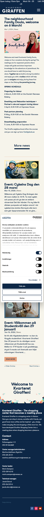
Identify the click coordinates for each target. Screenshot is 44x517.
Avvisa (22, 298)
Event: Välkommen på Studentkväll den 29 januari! (20, 326)
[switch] (39, 259)
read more (10, 359)
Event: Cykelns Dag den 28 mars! (21, 186)
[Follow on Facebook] (32, 508)
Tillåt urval (22, 292)
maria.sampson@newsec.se (12, 474)
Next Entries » (35, 366)
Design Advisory (6, 502)
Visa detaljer (33, 280)
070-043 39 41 (7, 484)
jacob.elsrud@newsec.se (11, 487)
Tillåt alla (22, 286)
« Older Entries (9, 366)
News (16, 29)
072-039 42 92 (7, 472)
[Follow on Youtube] (40, 508)
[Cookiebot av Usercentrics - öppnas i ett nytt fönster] (33, 217)
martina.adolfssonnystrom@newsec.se (16, 458)
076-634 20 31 (7, 455)
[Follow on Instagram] (36, 508)
